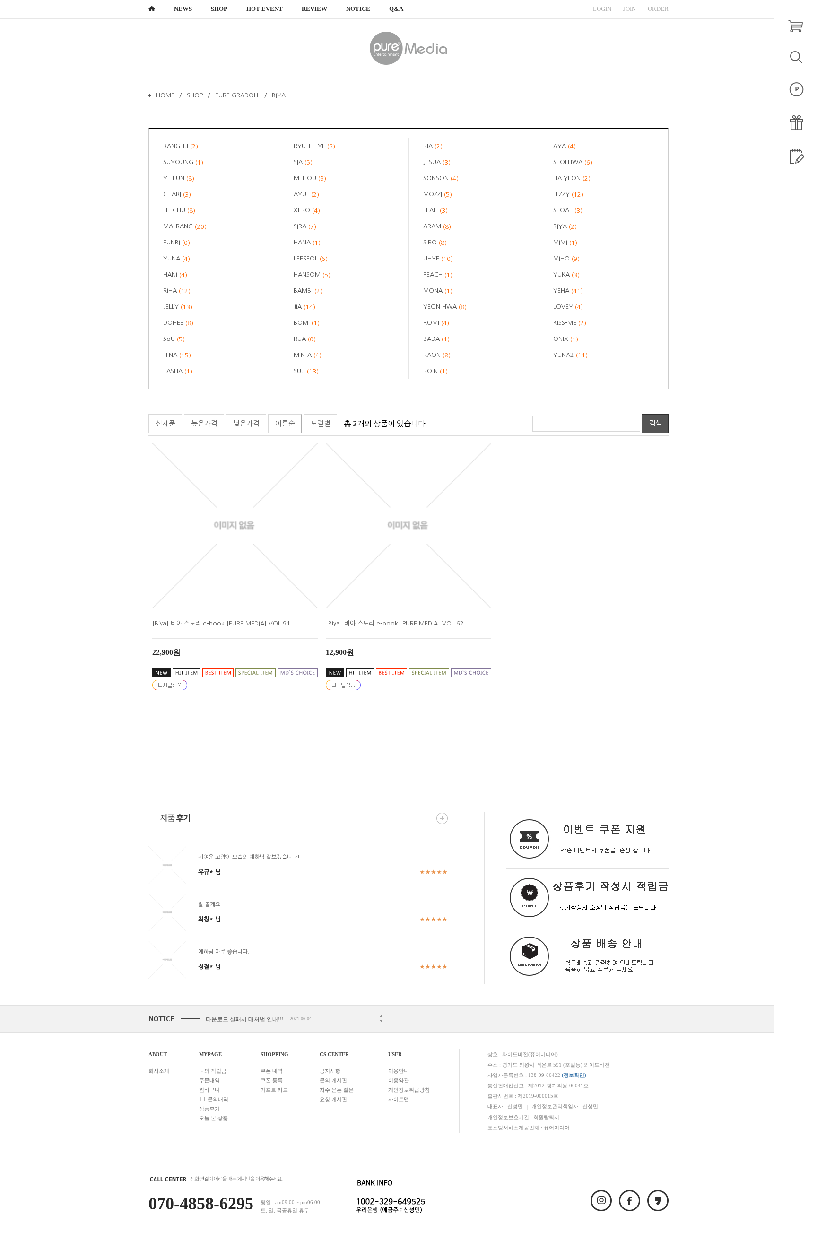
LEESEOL (311, 258)
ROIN (435, 371)
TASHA (177, 371)
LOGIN (602, 8)
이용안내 (398, 1071)
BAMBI (308, 290)
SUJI (306, 371)
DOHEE (178, 323)
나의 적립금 (212, 1071)
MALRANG (185, 226)
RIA (433, 146)
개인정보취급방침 (409, 1090)
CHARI (177, 194)
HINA (177, 355)
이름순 (285, 423)
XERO (307, 210)
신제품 (165, 423)
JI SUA (437, 162)
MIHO (566, 258)
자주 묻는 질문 (337, 1090)
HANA (307, 242)
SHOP (219, 8)
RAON (437, 355)
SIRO (435, 242)
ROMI (436, 323)
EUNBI (176, 242)
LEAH (435, 210)
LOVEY (568, 307)
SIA (303, 162)
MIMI (565, 242)
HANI (175, 274)
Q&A (396, 8)
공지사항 (330, 1071)
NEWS (183, 8)
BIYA (279, 95)
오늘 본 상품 (213, 1118)
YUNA (176, 258)
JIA (304, 307)
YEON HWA (445, 307)
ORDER (658, 8)
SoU (174, 339)
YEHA (568, 290)
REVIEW (314, 8)
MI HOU (310, 178)
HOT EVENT (264, 8)
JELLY (177, 307)
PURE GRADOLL (237, 95)
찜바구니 (209, 1090)
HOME (165, 95)
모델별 (320, 423)
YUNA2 (570, 355)
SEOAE (567, 210)
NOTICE (358, 8)
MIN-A (308, 355)
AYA (564, 146)
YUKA (566, 274)
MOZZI (437, 194)
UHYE (438, 258)
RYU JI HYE (314, 146)
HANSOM (312, 274)
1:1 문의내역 (213, 1099)
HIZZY (568, 194)
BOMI (307, 323)
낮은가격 (246, 423)
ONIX (565, 339)
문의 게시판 (333, 1080)
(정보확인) (574, 1075)
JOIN (629, 8)
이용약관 (398, 1080)
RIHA (177, 290)
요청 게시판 (333, 1099)
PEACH (437, 274)
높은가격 (204, 423)
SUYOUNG (183, 162)
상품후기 (209, 1108)
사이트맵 (398, 1099)
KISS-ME (569, 323)
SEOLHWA (572, 162)
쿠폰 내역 (272, 1071)
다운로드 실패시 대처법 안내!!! (245, 1019)
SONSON (441, 178)
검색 (655, 423)
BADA (436, 339)
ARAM (437, 226)
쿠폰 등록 (272, 1080)
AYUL (306, 194)
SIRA (305, 226)
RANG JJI (180, 146)
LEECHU (179, 210)
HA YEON (572, 178)
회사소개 (158, 1071)
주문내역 (209, 1080)
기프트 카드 (274, 1090)
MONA (437, 290)
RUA (305, 339)
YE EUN (178, 178)
